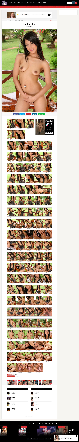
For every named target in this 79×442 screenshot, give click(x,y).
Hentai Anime (65, 6)
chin (13, 374)
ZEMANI (59, 6)
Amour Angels (38, 6)
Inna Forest (40, 433)
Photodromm (29, 2)
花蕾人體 (13, 403)
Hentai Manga (24, 426)
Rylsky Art (49, 6)
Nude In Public (17, 2)
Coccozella (23, 2)
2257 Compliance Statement (32, 438)
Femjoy (43, 6)
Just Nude (11, 2)
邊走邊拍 (13, 397)
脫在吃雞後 (13, 408)
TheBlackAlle (17, 376)
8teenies (54, 6)
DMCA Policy (41, 438)
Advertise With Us (48, 438)
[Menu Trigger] (73, 2)
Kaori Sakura (4, 433)
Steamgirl (35, 2)
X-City (32, 6)
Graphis (22, 6)
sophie (16, 374)
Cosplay (27, 6)
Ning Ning (13, 392)
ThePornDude (43, 2)
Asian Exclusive (12, 6)
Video (18, 6)
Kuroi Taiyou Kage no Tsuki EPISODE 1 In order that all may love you (28, 434)
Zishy (39, 2)
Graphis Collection (6, 426)
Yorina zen (37, 392)
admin (31, 26)
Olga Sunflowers (60, 433)
